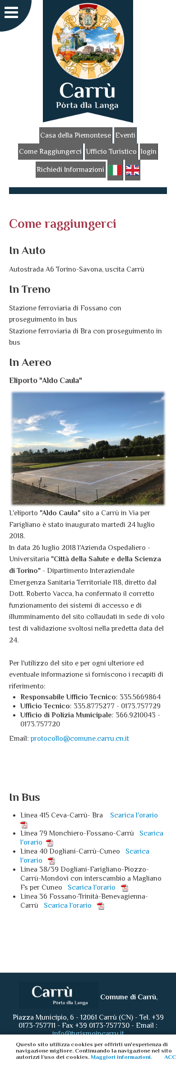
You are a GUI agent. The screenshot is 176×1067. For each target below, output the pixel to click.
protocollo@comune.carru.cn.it (80, 738)
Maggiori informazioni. (121, 1056)
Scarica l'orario (94, 887)
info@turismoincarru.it (88, 1034)
